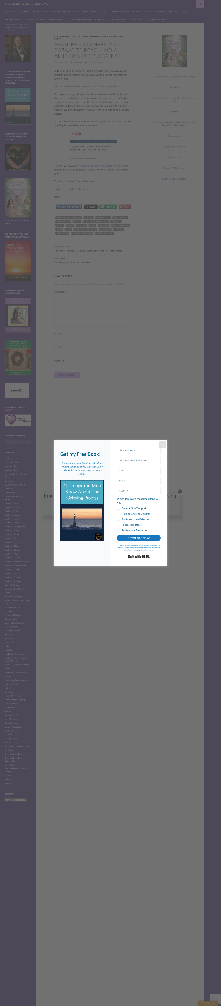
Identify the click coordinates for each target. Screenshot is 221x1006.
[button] (82, 510)
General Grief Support (134, 508)
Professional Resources (134, 530)
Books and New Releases (135, 519)
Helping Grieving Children (136, 513)
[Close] (162, 444)
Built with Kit (139, 556)
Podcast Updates (131, 524)
